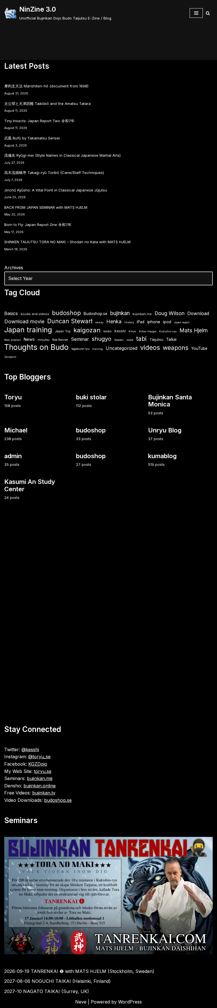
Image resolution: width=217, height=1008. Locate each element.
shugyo (101, 338)
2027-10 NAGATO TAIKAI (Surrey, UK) (46, 991)
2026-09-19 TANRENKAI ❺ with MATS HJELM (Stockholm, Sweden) (79, 971)
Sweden (119, 340)
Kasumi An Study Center (29, 485)
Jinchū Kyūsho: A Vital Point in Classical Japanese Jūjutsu (55, 190)
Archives (13, 267)
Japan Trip (63, 331)
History (129, 322)
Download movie (24, 321)
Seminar (80, 339)
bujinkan (120, 313)
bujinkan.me (142, 314)
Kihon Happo (147, 331)
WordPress (130, 1002)
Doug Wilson (170, 313)
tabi (141, 338)
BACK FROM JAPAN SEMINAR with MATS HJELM (45, 207)
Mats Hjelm (193, 330)
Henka (113, 321)
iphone (153, 321)
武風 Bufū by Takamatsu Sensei (32, 138)
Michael (15, 430)
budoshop (66, 312)
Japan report (181, 322)
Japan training (28, 330)
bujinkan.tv (43, 793)
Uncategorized (121, 348)
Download (198, 313)
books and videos (35, 314)
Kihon (132, 331)
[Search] (208, 13)
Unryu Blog (164, 430)
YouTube (199, 348)
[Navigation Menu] (196, 13)
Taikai (171, 339)
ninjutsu (43, 339)
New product (12, 339)
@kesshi (30, 749)
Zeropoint (10, 357)
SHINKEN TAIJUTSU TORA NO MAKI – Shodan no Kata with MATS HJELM (67, 242)
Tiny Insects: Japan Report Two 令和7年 (39, 121)
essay (99, 322)
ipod (167, 322)
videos (150, 348)
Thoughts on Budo (36, 347)
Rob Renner (60, 339)
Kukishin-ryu (168, 331)
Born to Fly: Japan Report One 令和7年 (37, 224)
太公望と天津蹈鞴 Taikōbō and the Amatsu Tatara (47, 103)
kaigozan (87, 330)
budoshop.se (58, 800)
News (29, 339)
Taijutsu (156, 339)
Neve (80, 1002)
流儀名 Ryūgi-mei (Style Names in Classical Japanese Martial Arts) (62, 155)
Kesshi (120, 331)
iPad (140, 322)
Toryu (13, 397)
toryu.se (42, 771)
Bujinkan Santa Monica (170, 400)
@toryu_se (39, 756)
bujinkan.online (39, 786)
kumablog (162, 456)
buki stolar (91, 397)
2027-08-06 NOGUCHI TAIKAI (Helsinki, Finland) (57, 981)
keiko (107, 331)
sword (130, 340)
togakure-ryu (80, 348)
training (97, 348)
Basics (11, 313)
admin (13, 456)
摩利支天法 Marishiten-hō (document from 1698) (46, 86)
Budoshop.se (95, 313)
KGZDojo (37, 764)
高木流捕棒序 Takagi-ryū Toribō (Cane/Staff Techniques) (54, 172)
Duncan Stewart (70, 321)
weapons (175, 347)
